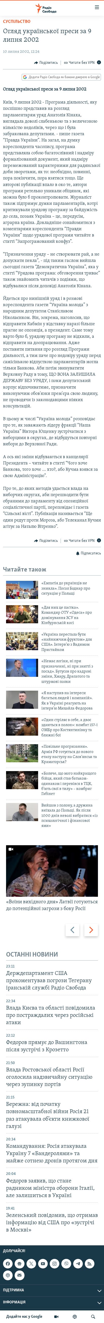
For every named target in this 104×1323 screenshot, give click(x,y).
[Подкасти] (74, 1316)
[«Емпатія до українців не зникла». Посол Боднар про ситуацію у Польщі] (22, 590)
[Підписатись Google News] (19, 1264)
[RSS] (89, 1264)
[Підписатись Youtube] (43, 1264)
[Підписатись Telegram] (78, 1264)
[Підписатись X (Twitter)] (31, 1264)
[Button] (46, 63)
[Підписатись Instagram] (54, 1264)
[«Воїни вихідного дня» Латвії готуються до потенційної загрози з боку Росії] (52, 871)
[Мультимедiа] (56, 1316)
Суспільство (17, 22)
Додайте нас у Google (24, 1317)
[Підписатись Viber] (66, 1264)
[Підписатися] (19, 1275)
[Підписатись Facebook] (8, 1264)
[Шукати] (93, 1316)
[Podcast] (8, 1275)
